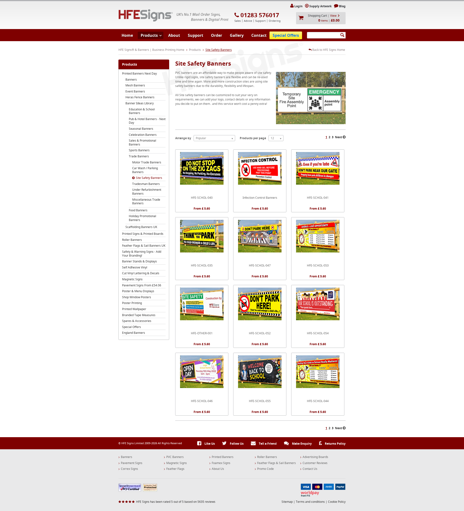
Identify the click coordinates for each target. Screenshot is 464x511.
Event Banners (135, 91)
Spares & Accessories (136, 321)
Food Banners (138, 210)
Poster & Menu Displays (138, 291)
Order (216, 35)
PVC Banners (175, 457)
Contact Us (310, 469)
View (333, 16)
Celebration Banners (143, 135)
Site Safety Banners (149, 178)
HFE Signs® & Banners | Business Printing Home (151, 50)
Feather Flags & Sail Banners (276, 463)
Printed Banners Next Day (139, 73)
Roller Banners (132, 240)
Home (127, 35)
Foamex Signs (221, 463)
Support (195, 35)
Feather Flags (175, 469)
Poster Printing (132, 303)
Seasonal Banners (141, 129)
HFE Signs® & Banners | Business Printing (146, 15)
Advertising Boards (315, 457)
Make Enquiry (301, 444)
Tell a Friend (267, 444)
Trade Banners (139, 156)
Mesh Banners (135, 85)
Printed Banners (222, 457)
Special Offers (286, 35)
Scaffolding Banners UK (141, 227)
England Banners (133, 333)
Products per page (253, 138)
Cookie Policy (337, 502)
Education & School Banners (142, 111)
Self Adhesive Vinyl (134, 267)
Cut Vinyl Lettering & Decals (140, 273)
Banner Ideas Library (139, 103)
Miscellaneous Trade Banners (146, 202)
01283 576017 (259, 15)
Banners (131, 79)
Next (339, 137)
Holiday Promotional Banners (142, 218)
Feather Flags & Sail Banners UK (143, 246)
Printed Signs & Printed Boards (142, 234)
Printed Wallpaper (134, 309)
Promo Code (265, 469)
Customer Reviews (315, 463)
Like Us (209, 444)
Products (149, 35)
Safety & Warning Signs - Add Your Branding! (141, 254)
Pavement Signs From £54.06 (141, 285)
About (174, 35)
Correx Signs (129, 469)
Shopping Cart (317, 16)
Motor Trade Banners (146, 162)
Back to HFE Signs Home (328, 49)
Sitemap (287, 502)
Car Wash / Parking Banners (145, 170)
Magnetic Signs (132, 279)
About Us (218, 469)
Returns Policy (335, 444)
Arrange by (183, 138)
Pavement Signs (131, 463)
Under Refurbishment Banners (146, 192)
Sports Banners (139, 150)
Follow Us (236, 444)
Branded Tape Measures (138, 315)
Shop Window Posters (136, 297)
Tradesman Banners (146, 184)
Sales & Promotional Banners (142, 142)
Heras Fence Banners (139, 97)
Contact (259, 35)
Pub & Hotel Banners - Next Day (147, 121)
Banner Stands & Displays (139, 261)
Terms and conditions (310, 502)
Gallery (237, 35)
